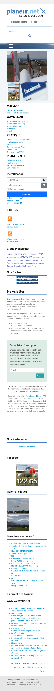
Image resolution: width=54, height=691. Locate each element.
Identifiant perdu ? (13, 200)
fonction (36, 258)
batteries (10, 254)
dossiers (29, 263)
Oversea (10, 266)
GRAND (42, 258)
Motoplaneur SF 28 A (19, 586)
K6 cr (13, 578)
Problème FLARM (17, 633)
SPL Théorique (16, 613)
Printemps (33, 254)
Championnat (37, 260)
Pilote (34, 266)
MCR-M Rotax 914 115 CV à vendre (24, 566)
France (10, 263)
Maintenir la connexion (18, 189)
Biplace (16, 263)
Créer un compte (13, 203)
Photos (26, 254)
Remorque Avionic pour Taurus (23, 563)
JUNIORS (14, 260)
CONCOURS (19, 254)
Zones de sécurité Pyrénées (22, 636)
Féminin (23, 263)
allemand (28, 260)
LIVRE (40, 254)
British (42, 263)
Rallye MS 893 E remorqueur (22, 561)
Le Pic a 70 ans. (17, 626)
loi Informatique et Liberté (32, 396)
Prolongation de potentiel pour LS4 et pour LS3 (28, 623)
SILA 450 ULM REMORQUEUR (22, 551)
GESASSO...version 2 (19, 628)
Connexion (19, 22)
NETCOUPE (26, 257)
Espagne (36, 263)
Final (9, 260)
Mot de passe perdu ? (15, 198)
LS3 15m (14, 556)
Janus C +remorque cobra (21, 554)
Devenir (28, 266)
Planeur (10, 257)
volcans (16, 258)
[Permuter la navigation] (11, 46)
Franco (21, 260)
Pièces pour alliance (19, 643)
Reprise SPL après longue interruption (25, 631)
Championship (19, 266)
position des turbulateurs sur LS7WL (25, 621)
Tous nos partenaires (27, 447)
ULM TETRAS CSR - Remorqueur (23, 558)
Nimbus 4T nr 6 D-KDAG (20, 568)
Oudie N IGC (15, 576)
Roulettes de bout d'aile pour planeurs (25, 544)
